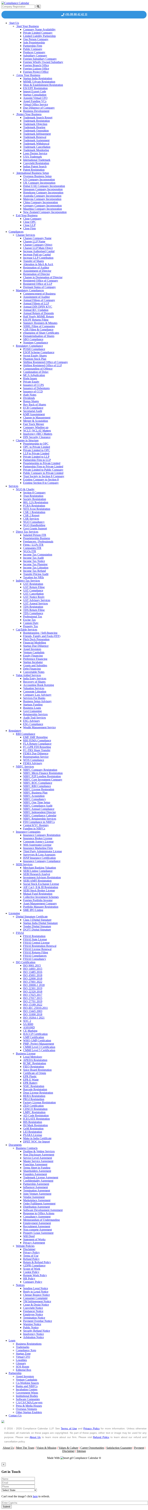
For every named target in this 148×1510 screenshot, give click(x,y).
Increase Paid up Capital (37, 254)
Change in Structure (27, 440)
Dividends (29, 398)
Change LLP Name (34, 241)
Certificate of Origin (34, 1073)
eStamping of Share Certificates (41, 332)
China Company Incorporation (40, 202)
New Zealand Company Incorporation (45, 212)
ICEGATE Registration (36, 1118)
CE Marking (30, 1030)
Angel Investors (32, 649)
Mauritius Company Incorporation (42, 208)
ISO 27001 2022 (32, 981)
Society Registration (34, 499)
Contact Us (15, 1415)
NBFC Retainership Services (39, 818)
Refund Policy (31, 1259)
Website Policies (25, 1245)
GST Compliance (33, 590)
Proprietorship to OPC (36, 443)
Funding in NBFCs (34, 828)
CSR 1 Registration (34, 512)
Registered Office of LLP (37, 283)
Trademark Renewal (34, 137)
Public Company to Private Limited (43, 473)
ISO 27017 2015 (32, 998)
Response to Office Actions (38, 1213)
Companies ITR (32, 548)
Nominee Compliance (35, 342)
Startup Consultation (34, 94)
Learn (12, 1340)
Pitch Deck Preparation (36, 639)
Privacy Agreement (34, 1242)
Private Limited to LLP (36, 456)
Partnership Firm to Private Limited (43, 466)
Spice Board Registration (37, 1069)
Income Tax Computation (37, 554)
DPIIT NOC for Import (36, 1141)
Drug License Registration (38, 1092)
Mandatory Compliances (30, 290)
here (35, 1496)
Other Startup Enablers (29, 1412)
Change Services (25, 234)
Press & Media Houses (29, 1405)
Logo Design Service (35, 153)
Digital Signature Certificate (32, 916)
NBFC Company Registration (40, 769)
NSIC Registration (33, 1086)
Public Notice (31, 1327)
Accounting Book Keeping (38, 685)
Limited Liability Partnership (39, 36)
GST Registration (33, 583)
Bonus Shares (31, 401)
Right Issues (30, 378)
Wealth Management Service (39, 727)
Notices (20, 1285)
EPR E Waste (31, 1079)
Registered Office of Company (40, 280)
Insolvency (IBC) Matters (37, 433)
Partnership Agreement (36, 1183)
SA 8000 (28, 1024)
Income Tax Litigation (35, 567)
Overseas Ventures (26, 1409)
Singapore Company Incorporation (43, 189)
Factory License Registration (39, 1102)
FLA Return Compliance (37, 743)
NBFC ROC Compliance (37, 782)
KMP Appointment (34, 414)
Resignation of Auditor (36, 267)
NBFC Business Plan (35, 792)
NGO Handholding (34, 525)
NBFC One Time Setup (36, 802)
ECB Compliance (33, 407)
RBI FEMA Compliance (37, 740)
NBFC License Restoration (38, 789)
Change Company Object (37, 244)
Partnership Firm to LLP (37, 459)
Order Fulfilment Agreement (39, 1203)
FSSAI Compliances (35, 955)
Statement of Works (34, 1239)
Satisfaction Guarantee (119, 1447)
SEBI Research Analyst (36, 874)
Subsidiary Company (35, 55)
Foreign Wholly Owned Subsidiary (43, 62)
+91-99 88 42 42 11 (76, 14)
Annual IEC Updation (35, 309)
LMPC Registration (34, 1112)
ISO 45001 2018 (32, 975)
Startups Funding (33, 704)
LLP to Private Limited (36, 453)
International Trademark (36, 159)
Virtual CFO (23, 1356)
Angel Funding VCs (34, 101)
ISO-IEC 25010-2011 (35, 1007)
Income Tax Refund (34, 570)
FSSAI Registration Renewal (39, 945)
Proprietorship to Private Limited (41, 463)
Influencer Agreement (35, 1187)
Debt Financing (32, 668)
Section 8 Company (34, 492)
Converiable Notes (33, 671)
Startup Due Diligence (36, 645)
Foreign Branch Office (36, 65)
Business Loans (32, 707)
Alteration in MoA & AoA (38, 264)
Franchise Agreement (35, 1164)
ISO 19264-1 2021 (34, 1017)
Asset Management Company (40, 903)
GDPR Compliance (34, 1265)
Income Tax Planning (35, 564)
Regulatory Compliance (29, 345)
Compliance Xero (26, 1350)
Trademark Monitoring (36, 150)
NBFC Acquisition (34, 795)
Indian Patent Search (35, 166)
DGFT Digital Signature (37, 929)
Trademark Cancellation (36, 146)
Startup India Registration (37, 78)
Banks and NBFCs (27, 1386)
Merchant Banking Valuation (39, 867)
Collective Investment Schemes (41, 896)
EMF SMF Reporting (35, 737)
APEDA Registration (35, 1060)
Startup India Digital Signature (40, 923)
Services (13, 486)
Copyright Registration (36, 163)
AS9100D (29, 1027)
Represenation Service (36, 756)
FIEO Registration (33, 1066)
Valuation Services (33, 688)
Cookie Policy (31, 1272)
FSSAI (20, 932)
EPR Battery (30, 1082)
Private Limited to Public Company (43, 469)
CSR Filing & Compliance (38, 329)
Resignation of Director (36, 274)
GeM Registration (33, 1128)
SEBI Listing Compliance (38, 870)
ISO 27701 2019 (32, 1001)
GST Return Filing (34, 587)
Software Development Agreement (43, 1210)
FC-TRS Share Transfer (36, 750)
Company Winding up (35, 427)
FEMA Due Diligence (35, 753)
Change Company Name (37, 238)
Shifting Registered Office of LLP (42, 365)
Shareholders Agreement (37, 1170)
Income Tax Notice (34, 561)
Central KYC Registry (36, 825)
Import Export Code (34, 91)
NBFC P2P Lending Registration (42, 776)
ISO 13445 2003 (32, 1011)
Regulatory (15, 730)
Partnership (15, 1373)
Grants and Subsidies (35, 665)
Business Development (36, 111)
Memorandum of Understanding (41, 1219)
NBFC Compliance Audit (37, 805)
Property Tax (30, 626)
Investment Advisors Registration (42, 877)
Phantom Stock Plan (34, 358)
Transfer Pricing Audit (35, 574)
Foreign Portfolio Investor (38, 900)
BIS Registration (32, 1122)
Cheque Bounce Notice (36, 1294)
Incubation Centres (26, 1389)
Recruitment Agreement (36, 1226)
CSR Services (31, 518)
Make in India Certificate (37, 1138)
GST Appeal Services (35, 603)
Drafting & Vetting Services (39, 1151)
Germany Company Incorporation (42, 205)
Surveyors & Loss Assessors (39, 854)
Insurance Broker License (37, 838)
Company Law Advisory (37, 694)
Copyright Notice (33, 1307)
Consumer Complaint (35, 1298)
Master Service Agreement (38, 1161)
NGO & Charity (25, 489)
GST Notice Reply (34, 596)
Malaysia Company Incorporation (42, 199)
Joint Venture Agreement (37, 1193)
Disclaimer (29, 1249)
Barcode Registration (35, 1089)
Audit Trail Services (34, 717)
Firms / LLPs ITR (33, 544)
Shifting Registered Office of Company (45, 362)
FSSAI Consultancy (34, 958)
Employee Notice (33, 1314)
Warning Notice (32, 1324)
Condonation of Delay (36, 371)
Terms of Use (30, 1255)
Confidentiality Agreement (38, 1180)
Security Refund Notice (36, 1330)
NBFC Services (25, 766)
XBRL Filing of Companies (39, 326)
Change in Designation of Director (42, 277)
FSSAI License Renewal (37, 949)
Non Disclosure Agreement (38, 1154)
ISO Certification (25, 962)
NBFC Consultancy (34, 799)
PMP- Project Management (38, 1043)
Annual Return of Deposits (38, 313)
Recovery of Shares (34, 681)
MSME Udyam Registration (39, 81)
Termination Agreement (36, 1190)
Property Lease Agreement (38, 1232)
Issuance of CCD (33, 391)
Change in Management (36, 417)
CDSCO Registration (35, 1108)
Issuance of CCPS (33, 384)
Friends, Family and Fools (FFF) (41, 636)
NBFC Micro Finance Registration (43, 773)
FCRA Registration (34, 505)
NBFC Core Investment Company (42, 779)
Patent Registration (34, 169)
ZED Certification (33, 1105)
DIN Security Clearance (37, 437)
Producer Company (34, 52)
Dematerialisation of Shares (38, 336)
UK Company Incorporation (39, 182)
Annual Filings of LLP (36, 303)
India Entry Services (34, 678)
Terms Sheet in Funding (36, 1167)
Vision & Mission (46, 1447)
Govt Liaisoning (32, 711)
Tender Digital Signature (37, 926)
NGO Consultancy (34, 521)
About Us (35, 1437)
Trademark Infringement (37, 133)
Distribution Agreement (36, 1206)
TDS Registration (33, 606)
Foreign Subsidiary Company (40, 58)
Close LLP (29, 225)
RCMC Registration (34, 1063)
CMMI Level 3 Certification (39, 1047)
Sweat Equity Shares (35, 355)
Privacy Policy (31, 1252)
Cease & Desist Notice (36, 1304)
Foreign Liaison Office (36, 68)
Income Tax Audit (33, 557)
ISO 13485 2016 (32, 972)
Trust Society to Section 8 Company (43, 476)
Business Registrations (29, 1343)
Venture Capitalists (33, 652)
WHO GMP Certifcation (37, 1040)
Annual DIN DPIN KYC (37, 306)
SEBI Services (24, 864)
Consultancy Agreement (37, 1216)
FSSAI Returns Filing (35, 952)
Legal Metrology (32, 1056)
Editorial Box (23, 1369)
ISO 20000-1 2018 (34, 985)
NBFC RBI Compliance (37, 786)
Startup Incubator (33, 662)
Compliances (16, 231)
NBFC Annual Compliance (38, 808)
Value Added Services (28, 675)
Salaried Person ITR (34, 534)
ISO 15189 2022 (32, 1004)
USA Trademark (32, 156)
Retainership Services (35, 714)
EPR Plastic (30, 1076)
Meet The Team (25, 1447)
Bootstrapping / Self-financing (40, 632)
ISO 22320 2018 (32, 991)
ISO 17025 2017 (32, 994)
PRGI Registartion (33, 1099)
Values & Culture (68, 1447)
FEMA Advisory (32, 763)
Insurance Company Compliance (41, 861)
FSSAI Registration (34, 936)
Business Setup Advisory (37, 701)
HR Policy (29, 1278)
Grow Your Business (28, 75)
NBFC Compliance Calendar (39, 815)
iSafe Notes (29, 394)
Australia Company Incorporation (42, 195)
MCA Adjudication (34, 375)
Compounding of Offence (38, 368)
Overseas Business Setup (37, 176)
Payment (139, 1447)
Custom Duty (30, 623)
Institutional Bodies (27, 1395)
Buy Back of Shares (34, 404)
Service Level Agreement (37, 1157)
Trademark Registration (36, 120)
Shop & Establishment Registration (43, 84)
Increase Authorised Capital (39, 251)
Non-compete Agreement (37, 1229)
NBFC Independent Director (39, 812)
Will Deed (29, 1236)
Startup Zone (23, 1353)
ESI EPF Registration (35, 88)
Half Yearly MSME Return (38, 316)
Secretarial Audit (32, 411)
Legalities (21, 1360)
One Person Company (35, 39)
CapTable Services (26, 629)
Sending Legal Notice (35, 1288)
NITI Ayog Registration (36, 508)
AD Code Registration (36, 1115)
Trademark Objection (35, 124)
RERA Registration (34, 1095)
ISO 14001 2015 (32, 968)
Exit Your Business (27, 215)
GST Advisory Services (36, 600)
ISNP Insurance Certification (39, 857)
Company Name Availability (39, 29)
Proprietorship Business (36, 538)
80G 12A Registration (35, 502)
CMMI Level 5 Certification (39, 1050)
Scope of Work (31, 1268)
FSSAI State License (35, 939)
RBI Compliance (25, 733)
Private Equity (31, 381)
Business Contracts (27, 1148)
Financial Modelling (34, 642)
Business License (26, 1053)
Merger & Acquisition (35, 420)
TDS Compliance (33, 613)
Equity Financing (33, 655)
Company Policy (32, 1281)
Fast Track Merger (33, 424)
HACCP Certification (35, 1033)
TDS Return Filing (34, 610)
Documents (15, 1144)
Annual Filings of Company (39, 300)
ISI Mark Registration (35, 1125)
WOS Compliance (33, 760)
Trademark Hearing (34, 127)
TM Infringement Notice (37, 1301)
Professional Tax (32, 616)
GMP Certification (33, 1037)
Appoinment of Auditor (36, 296)
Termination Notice (34, 1317)
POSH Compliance (34, 349)
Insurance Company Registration (41, 835)
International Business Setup (32, 172)
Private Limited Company (38, 32)
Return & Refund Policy (37, 1262)
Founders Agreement (35, 1174)
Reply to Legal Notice (35, 1291)
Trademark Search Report (37, 117)
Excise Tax (29, 619)
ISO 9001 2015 (32, 965)
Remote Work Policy (35, 1275)
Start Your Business (27, 26)
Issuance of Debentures (36, 388)
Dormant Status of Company (39, 287)
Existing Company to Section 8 (41, 479)
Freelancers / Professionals (38, 541)
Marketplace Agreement (36, 1200)
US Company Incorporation (39, 179)
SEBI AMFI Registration (37, 880)
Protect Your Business (29, 114)
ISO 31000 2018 (32, 1014)
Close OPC (29, 221)
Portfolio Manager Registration (40, 906)
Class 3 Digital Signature (37, 919)
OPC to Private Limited (36, 446)
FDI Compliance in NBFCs (39, 821)
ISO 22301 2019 (32, 988)
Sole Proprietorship (34, 42)
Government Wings (27, 1392)
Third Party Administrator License (42, 851)
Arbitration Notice (33, 1337)
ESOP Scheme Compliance (38, 352)
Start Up (14, 22)
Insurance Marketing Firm (38, 848)
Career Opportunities (92, 1447)
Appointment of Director (37, 270)
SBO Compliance (33, 339)
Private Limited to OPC (36, 450)
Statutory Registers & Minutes (40, 323)
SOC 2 (27, 1020)
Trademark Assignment (36, 140)
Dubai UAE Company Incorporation (44, 186)
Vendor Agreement (34, 1197)
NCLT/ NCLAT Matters (37, 430)
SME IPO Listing (33, 910)
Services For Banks (34, 698)
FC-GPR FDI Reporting (37, 746)
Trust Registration (33, 495)
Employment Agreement (37, 1223)
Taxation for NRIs (33, 577)
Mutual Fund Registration (37, 893)
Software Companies (28, 1399)
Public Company (32, 49)
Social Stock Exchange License (41, 883)
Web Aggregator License (37, 844)
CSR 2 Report (31, 515)
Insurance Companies (28, 831)
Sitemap (81, 1451)
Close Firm (29, 228)
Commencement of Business (39, 293)
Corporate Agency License (38, 841)
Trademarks (22, 1347)
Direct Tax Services (27, 531)
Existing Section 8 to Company (41, 482)
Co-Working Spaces (27, 1382)
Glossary (21, 1363)
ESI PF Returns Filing (35, 319)
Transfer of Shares (33, 261)
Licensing (14, 913)
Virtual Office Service (35, 104)
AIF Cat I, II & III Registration (40, 887)
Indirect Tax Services (28, 580)
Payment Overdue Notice (37, 1320)
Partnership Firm (32, 45)
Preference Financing (35, 658)
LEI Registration (32, 1131)
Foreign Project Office (36, 71)
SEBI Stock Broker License (39, 890)
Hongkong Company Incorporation (43, 192)
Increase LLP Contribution (38, 257)
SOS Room (22, 1366)
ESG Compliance (33, 724)
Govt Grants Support (35, 528)
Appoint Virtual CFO (35, 97)
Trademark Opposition (36, 130)
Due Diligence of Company (39, 107)
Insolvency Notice (33, 1334)
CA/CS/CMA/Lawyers (29, 1402)
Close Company (32, 218)
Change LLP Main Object (38, 247)
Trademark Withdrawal (36, 143)
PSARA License (32, 1135)
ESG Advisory (31, 720)
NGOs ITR (29, 551)
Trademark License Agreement (40, 1177)
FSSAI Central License (36, 942)
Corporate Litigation (34, 691)
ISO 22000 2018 (32, 978)
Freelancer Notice (33, 1311)
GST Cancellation (33, 593)
